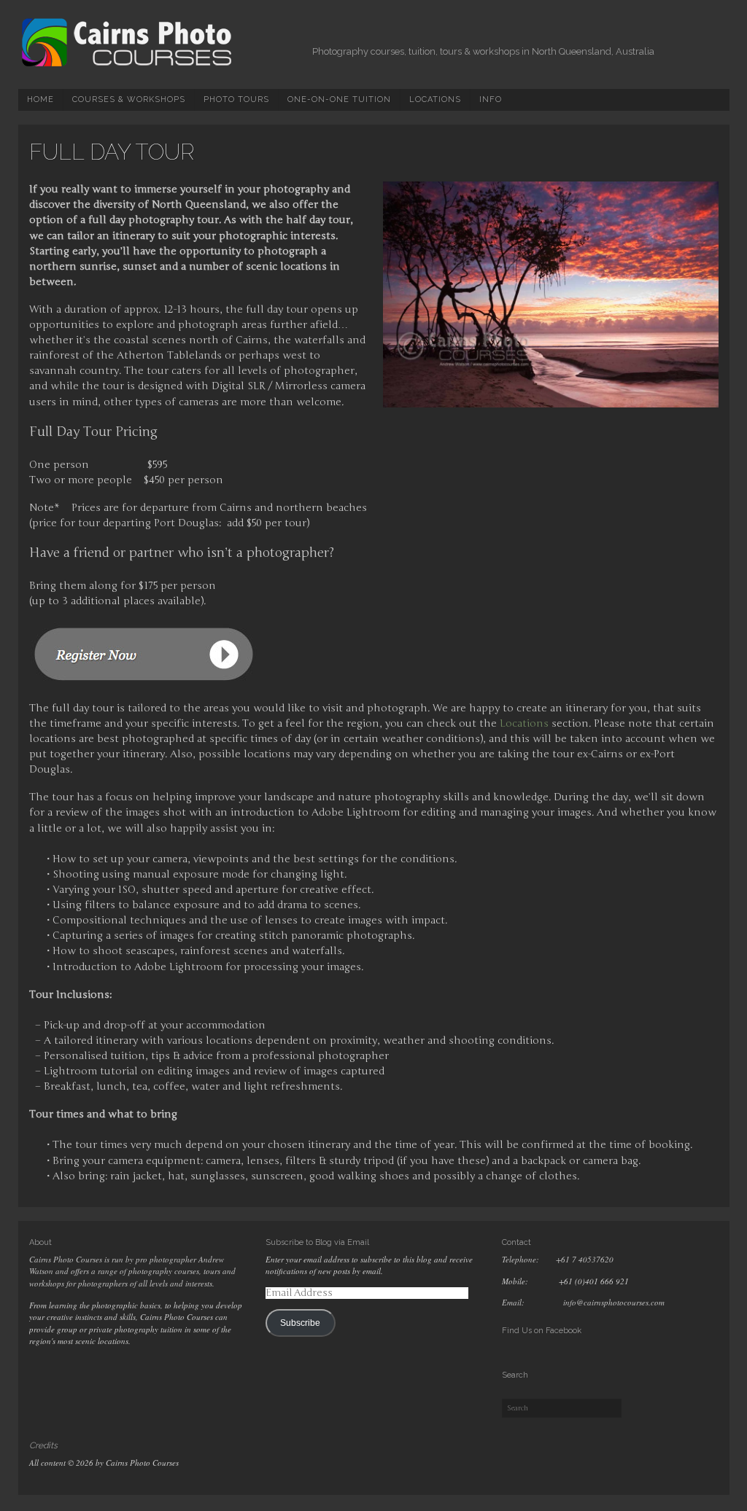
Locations (435, 99)
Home (40, 99)
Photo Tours (236, 99)
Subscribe (300, 1323)
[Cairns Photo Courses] (127, 64)
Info (490, 99)
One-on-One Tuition (339, 99)
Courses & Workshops (128, 99)
